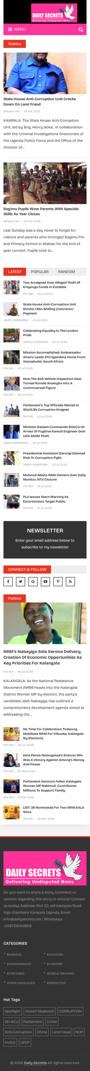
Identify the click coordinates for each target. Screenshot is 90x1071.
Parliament (32, 1021)
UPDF (25, 1042)
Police (10, 1042)
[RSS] (70, 581)
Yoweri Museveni (39, 1011)
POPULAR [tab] (40, 271)
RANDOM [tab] (66, 271)
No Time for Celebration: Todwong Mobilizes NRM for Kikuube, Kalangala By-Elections (53, 733)
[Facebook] (8, 581)
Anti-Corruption (18, 1032)
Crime (52, 1021)
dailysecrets (11, 111)
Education (55, 954)
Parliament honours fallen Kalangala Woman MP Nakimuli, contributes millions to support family (52, 785)
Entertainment (19, 964)
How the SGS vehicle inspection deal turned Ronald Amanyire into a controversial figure (52, 383)
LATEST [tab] (14, 271)
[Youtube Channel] (45, 581)
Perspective (56, 983)
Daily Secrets (35, 1063)
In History (55, 964)
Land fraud (61, 1032)
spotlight (12, 1011)
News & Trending (60, 973)
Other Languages (21, 983)
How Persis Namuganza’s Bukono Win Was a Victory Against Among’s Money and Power (53, 759)
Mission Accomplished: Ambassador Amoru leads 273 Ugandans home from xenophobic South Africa (54, 357)
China (42, 1032)
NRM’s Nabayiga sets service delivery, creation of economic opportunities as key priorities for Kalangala (42, 657)
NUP (79, 1032)
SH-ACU (11, 1021)
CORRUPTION (70, 1011)
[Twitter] (20, 581)
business (14, 954)
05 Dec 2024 (32, 221)
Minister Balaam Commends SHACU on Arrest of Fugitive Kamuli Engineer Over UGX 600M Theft (54, 431)
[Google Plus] (33, 581)
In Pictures (15, 973)
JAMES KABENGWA (15, 320)
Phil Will (28, 293)
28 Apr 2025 (32, 111)
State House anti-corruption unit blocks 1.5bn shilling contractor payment (49, 308)
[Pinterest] (58, 581)
